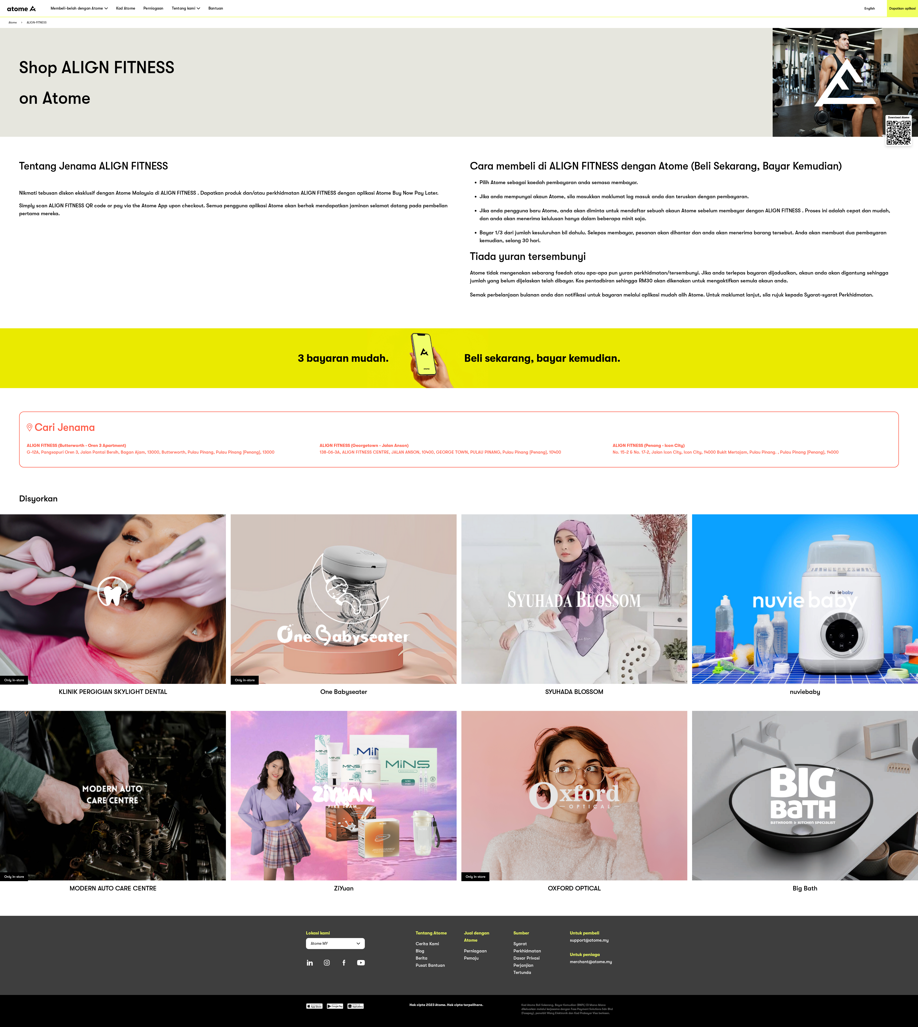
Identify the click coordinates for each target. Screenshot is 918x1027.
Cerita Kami (427, 943)
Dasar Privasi (527, 958)
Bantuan (215, 8)
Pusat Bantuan (430, 965)
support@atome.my (589, 940)
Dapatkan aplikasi (902, 8)
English (869, 8)
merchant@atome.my (591, 961)
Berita (421, 958)
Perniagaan (153, 8)
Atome (13, 22)
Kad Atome (125, 8)
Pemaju (471, 958)
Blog (420, 951)
